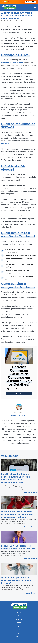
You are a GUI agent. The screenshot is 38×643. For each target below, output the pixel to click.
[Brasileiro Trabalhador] (9, 7)
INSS (19, 623)
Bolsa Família (19, 630)
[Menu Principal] (35, 7)
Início (19, 612)
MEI (19, 633)
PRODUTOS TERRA (30, 1)
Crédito (19, 626)
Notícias (19, 616)
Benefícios (19, 619)
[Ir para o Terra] (5, 2)
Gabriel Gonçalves (10, 20)
